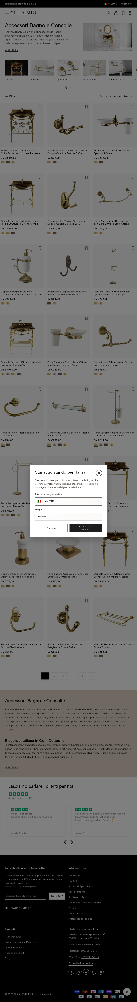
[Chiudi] (99, 473)
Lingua (38, 509)
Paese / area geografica (48, 494)
